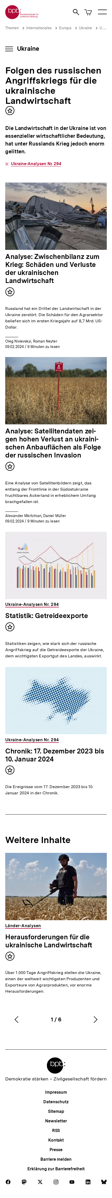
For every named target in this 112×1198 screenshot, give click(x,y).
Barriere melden (56, 1159)
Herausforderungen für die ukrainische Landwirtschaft (48, 941)
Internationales (39, 28)
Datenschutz (56, 1101)
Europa (65, 28)
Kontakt (56, 1140)
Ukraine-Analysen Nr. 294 (36, 163)
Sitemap (56, 1111)
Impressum (56, 1092)
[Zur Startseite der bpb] (22, 17)
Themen (12, 28)
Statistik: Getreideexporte (46, 616)
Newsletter (56, 1121)
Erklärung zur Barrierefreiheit (55, 1168)
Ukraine (85, 28)
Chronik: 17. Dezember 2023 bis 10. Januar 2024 (54, 755)
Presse (55, 1149)
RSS (56, 1130)
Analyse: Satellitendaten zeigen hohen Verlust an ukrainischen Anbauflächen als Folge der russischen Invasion (53, 443)
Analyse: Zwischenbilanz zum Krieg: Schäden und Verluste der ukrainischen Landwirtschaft (52, 268)
